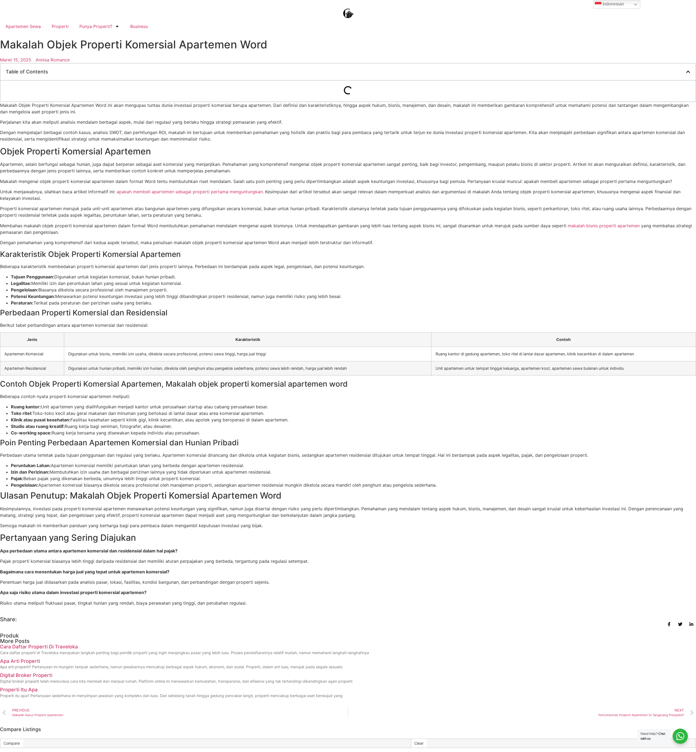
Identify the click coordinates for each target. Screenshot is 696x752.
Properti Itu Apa (19, 689)
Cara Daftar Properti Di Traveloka (39, 647)
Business (139, 26)
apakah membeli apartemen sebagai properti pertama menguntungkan (190, 191)
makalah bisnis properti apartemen (604, 225)
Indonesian (612, 4)
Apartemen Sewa (23, 26)
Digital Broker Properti (26, 675)
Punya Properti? (95, 26)
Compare (12, 743)
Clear (419, 743)
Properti (60, 26)
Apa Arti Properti (20, 661)
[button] (688, 72)
